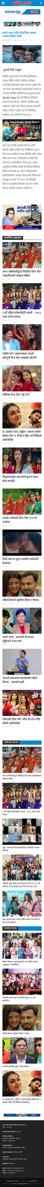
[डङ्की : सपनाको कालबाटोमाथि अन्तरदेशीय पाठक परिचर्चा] (22, 831)
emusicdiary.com (23, 1181)
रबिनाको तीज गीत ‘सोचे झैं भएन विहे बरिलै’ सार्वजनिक (21, 721)
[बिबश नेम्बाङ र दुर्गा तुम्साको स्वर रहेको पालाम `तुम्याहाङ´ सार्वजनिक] (22, 945)
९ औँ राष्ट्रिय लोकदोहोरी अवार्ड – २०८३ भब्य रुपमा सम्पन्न (21, 315)
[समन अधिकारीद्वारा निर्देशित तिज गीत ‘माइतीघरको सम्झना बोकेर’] (22, 255)
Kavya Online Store (35, 1183)
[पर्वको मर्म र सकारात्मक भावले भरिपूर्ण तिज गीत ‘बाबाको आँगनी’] (22, 337)
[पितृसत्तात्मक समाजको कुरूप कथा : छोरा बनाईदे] (22, 460)
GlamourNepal (7, 1183)
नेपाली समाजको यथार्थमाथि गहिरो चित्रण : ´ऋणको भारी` (19, 680)
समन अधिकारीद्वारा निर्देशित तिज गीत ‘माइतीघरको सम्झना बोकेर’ (21, 274)
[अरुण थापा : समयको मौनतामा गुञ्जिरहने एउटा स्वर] (22, 620)
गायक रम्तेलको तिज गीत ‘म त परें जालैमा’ (19, 520)
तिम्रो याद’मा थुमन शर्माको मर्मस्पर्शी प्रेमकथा (20, 561)
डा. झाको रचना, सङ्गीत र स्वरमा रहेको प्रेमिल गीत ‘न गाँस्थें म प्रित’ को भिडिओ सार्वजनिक (22, 436)
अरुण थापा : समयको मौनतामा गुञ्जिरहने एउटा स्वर (18, 639)
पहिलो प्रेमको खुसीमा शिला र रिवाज (20, 600)
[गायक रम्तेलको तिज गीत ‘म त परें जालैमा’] (22, 501)
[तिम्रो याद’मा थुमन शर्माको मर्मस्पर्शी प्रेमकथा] (22, 542)
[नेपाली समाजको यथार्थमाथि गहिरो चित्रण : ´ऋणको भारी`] (22, 661)
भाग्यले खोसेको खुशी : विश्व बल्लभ (15, 1066)
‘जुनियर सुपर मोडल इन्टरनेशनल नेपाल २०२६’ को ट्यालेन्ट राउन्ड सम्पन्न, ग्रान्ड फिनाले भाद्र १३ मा (21, 885)
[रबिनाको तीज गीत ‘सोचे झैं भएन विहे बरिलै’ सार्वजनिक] (22, 702)
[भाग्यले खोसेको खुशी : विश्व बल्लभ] (22, 1050)
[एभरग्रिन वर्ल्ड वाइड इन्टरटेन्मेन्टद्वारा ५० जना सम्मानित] (22, 981)
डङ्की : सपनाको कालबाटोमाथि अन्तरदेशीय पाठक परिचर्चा (20, 849)
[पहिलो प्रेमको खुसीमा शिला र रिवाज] (22, 583)
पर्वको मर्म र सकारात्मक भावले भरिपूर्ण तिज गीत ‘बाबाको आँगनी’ (19, 356)
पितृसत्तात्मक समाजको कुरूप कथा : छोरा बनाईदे (20, 479)
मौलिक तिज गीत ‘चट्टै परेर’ (16, 395)
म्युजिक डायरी (7, 40)
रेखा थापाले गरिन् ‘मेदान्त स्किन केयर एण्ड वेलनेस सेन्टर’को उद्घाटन (21, 921)
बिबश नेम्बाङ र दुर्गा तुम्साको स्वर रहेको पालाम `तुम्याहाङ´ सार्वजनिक (20, 963)
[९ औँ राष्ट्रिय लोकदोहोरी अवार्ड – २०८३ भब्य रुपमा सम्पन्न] (22, 296)
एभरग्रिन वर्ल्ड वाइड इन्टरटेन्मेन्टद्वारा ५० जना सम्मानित (19, 999)
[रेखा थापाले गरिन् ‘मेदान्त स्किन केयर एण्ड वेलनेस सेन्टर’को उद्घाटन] (22, 903)
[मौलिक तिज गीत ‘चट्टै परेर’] (22, 378)
